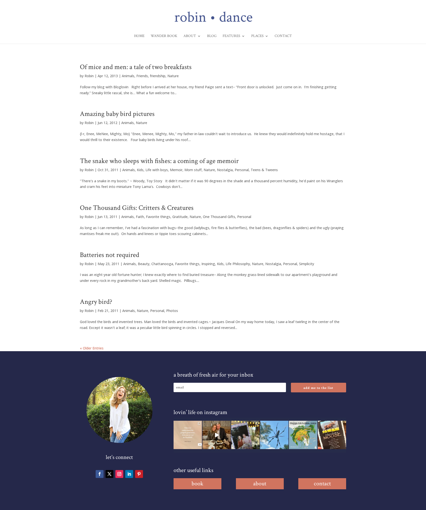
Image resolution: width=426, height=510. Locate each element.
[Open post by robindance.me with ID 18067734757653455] (274, 435)
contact (322, 483)
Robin (89, 75)
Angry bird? (96, 301)
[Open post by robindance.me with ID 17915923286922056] (245, 435)
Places (257, 36)
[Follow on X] (109, 474)
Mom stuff (193, 169)
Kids (140, 169)
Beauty (143, 263)
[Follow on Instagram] (119, 474)
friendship (157, 75)
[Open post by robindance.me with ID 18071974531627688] (188, 435)
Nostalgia (225, 169)
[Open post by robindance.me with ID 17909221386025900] (216, 435)
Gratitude (180, 216)
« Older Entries (92, 348)
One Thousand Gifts (219, 216)
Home (139, 36)
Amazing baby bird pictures (117, 113)
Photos (172, 310)
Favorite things (158, 216)
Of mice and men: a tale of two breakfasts (136, 67)
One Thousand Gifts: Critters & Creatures (137, 207)
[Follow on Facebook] (100, 474)
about (259, 483)
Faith (140, 216)
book (197, 483)
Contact (283, 36)
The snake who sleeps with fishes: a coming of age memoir (159, 160)
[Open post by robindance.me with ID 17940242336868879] (303, 435)
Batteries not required (109, 254)
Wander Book (164, 36)
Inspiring (208, 263)
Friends (142, 75)
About (189, 36)
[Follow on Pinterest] (139, 474)
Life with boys (156, 169)
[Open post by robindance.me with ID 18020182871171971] (332, 435)
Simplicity (306, 263)
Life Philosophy (238, 263)
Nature (173, 75)
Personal (242, 169)
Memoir (176, 169)
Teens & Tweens (264, 169)
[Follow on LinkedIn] (129, 474)
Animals (128, 75)
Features (231, 36)
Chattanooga (162, 263)
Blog (211, 36)
